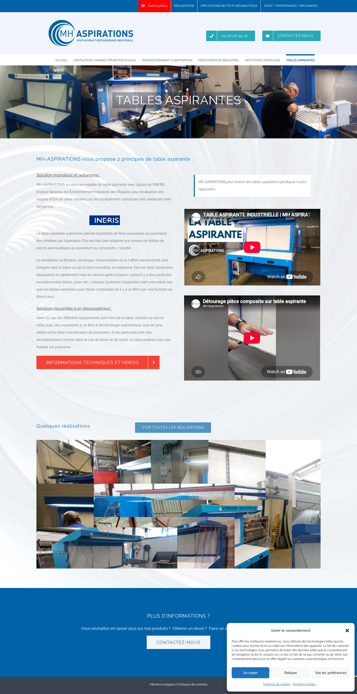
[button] (347, 630)
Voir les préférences (331, 673)
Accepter (250, 673)
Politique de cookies (276, 684)
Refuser (290, 673)
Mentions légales (304, 684)
